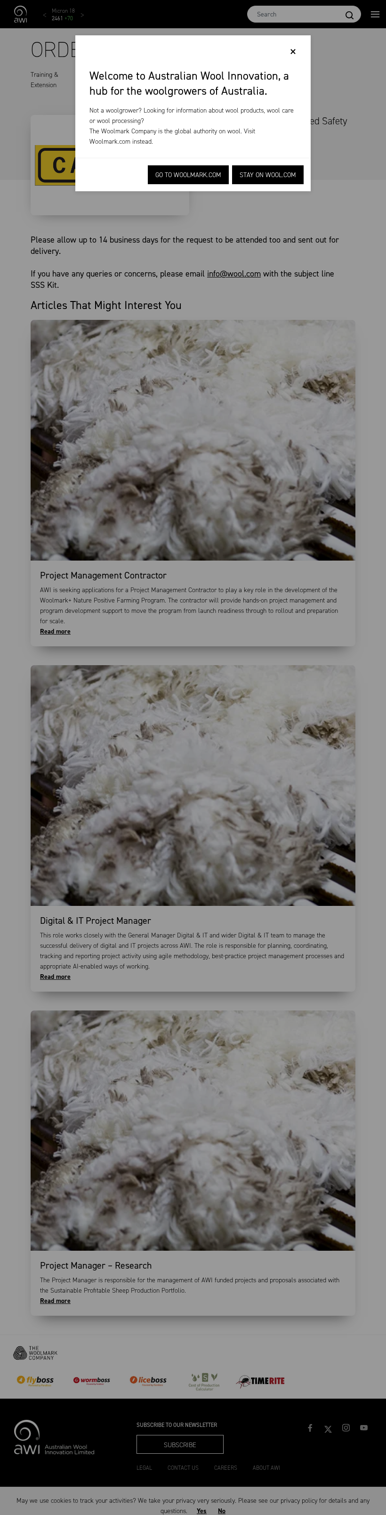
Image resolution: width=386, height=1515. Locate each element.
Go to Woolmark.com (188, 175)
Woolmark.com (109, 141)
